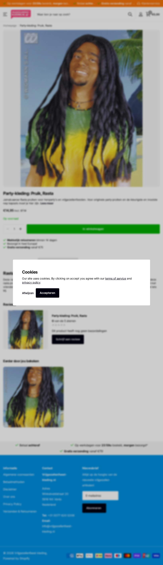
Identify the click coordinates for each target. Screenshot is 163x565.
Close (145, 264)
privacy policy (31, 282)
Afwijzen (28, 292)
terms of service (115, 278)
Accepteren (47, 292)
